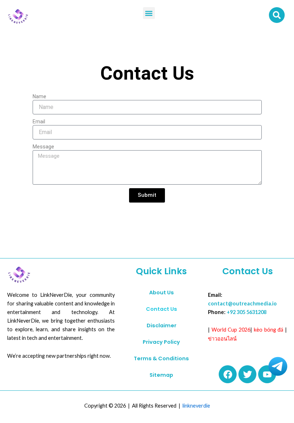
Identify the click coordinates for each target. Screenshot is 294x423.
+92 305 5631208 (246, 312)
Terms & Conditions (161, 358)
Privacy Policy (161, 342)
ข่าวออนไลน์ (222, 339)
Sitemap (161, 375)
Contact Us (161, 309)
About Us (161, 292)
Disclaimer (161, 325)
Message (43, 146)
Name (39, 96)
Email (39, 121)
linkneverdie (196, 406)
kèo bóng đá (268, 330)
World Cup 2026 (231, 330)
